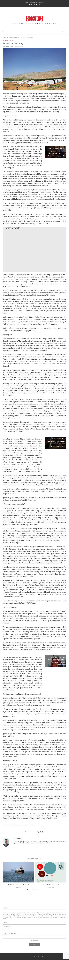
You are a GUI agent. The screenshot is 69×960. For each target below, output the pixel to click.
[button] (5, 876)
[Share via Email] (42, 832)
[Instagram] (34, 4)
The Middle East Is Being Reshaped (18, 885)
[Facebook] (29, 4)
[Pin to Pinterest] (40, 832)
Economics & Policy (14, 37)
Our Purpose (33, 2)
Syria (25, 825)
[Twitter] (31, 4)
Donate (27, 2)
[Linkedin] (36, 4)
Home (4, 37)
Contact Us (41, 2)
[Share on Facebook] (37, 832)
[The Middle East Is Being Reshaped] (18, 872)
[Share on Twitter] (39, 832)
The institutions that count (51, 885)
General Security (9, 825)
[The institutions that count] (50, 872)
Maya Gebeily (10, 46)
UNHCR (32, 825)
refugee (19, 825)
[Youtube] (39, 4)
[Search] (62, 31)
